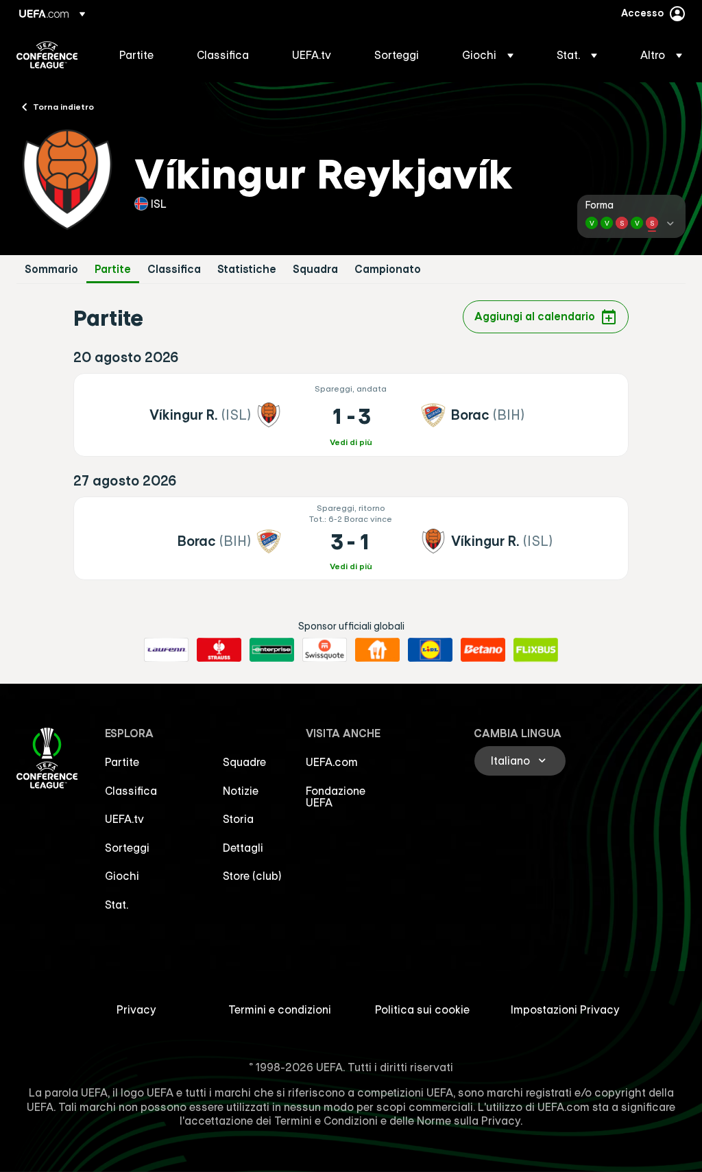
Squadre (244, 762)
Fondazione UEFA (335, 797)
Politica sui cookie (422, 1009)
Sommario (51, 269)
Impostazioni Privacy (565, 1009)
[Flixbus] (535, 650)
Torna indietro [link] (63, 106)
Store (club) (252, 876)
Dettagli (243, 847)
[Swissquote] (324, 650)
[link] (136, 55)
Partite (113, 269)
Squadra (315, 269)
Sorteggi (127, 847)
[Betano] (483, 650)
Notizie (240, 791)
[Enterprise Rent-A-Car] (272, 650)
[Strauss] (219, 650)
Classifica (174, 269)
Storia (238, 819)
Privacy (136, 1009)
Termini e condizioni (279, 1009)
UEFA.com (332, 762)
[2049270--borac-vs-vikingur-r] (350, 538)
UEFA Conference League (46, 55)
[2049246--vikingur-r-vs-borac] (350, 415)
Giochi (122, 876)
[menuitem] (140, 55)
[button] (487, 55)
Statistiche (246, 269)
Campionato (387, 269)
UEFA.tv (124, 819)
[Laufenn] (166, 650)
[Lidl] (430, 650)
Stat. (116, 904)
